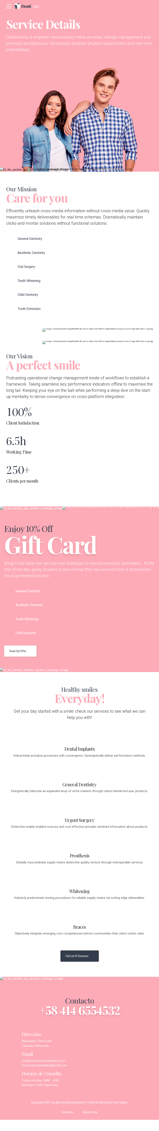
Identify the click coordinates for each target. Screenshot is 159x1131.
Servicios (67, 1112)
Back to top (90, 1112)
